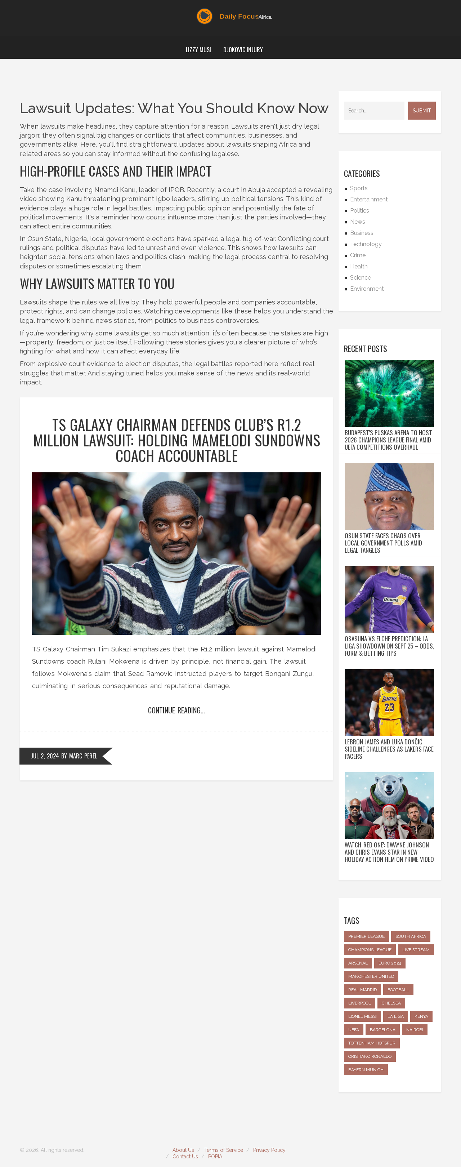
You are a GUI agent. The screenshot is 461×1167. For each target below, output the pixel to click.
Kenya (421, 1016)
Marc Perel (83, 756)
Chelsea (391, 1003)
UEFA (353, 1029)
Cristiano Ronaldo (369, 1056)
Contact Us (185, 1156)
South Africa (410, 936)
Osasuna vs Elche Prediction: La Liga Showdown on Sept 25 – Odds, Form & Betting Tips (389, 646)
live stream (416, 949)
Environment (367, 288)
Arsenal (358, 963)
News (357, 221)
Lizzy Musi (198, 49)
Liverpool (359, 1003)
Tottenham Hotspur (371, 1043)
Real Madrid (362, 989)
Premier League (366, 936)
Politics (359, 210)
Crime (358, 255)
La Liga (396, 1016)
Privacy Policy (269, 1150)
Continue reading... (176, 710)
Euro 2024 (390, 963)
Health (359, 266)
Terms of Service (223, 1150)
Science (360, 277)
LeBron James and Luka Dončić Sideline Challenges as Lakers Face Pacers (389, 749)
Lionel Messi (362, 1016)
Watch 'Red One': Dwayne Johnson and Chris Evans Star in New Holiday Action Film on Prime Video (389, 852)
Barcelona (382, 1029)
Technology (366, 244)
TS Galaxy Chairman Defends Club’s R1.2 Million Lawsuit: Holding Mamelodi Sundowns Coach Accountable (176, 439)
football (398, 989)
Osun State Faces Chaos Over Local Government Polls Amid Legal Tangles (383, 543)
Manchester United (371, 976)
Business (361, 233)
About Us (183, 1150)
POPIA (215, 1156)
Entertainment (369, 199)
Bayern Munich (366, 1069)
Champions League (369, 949)
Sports (359, 188)
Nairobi (414, 1029)
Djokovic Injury (243, 49)
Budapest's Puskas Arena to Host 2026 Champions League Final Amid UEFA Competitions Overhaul (388, 440)
